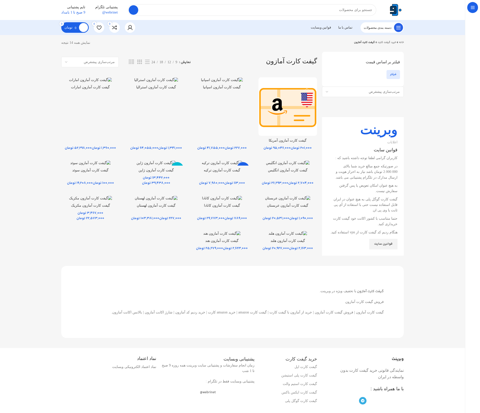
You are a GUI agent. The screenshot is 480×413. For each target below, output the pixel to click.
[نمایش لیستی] (147, 62)
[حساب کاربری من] (130, 28)
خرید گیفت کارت (387, 42)
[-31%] (222, 163)
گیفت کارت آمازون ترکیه (222, 170)
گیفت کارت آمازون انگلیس (288, 170)
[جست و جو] (133, 10)
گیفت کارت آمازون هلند (287, 241)
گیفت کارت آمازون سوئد (90, 170)
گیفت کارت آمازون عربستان (287, 205)
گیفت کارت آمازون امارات (90, 87)
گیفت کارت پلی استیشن (299, 375)
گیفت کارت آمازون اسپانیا (222, 87)
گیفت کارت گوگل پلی (301, 401)
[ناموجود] (156, 163)
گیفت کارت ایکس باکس (299, 392)
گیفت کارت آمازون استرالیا (156, 87)
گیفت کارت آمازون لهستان (156, 205)
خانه (401, 42)
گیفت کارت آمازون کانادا (222, 205)
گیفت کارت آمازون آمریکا (287, 140)
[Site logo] (395, 10)
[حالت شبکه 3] (139, 62)
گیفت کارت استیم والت (300, 384)
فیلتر (393, 74)
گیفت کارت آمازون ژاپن (156, 170)
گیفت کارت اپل (305, 367)
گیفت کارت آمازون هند (221, 241)
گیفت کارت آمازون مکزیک (90, 205)
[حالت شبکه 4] (131, 62)
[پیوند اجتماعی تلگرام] (362, 400)
